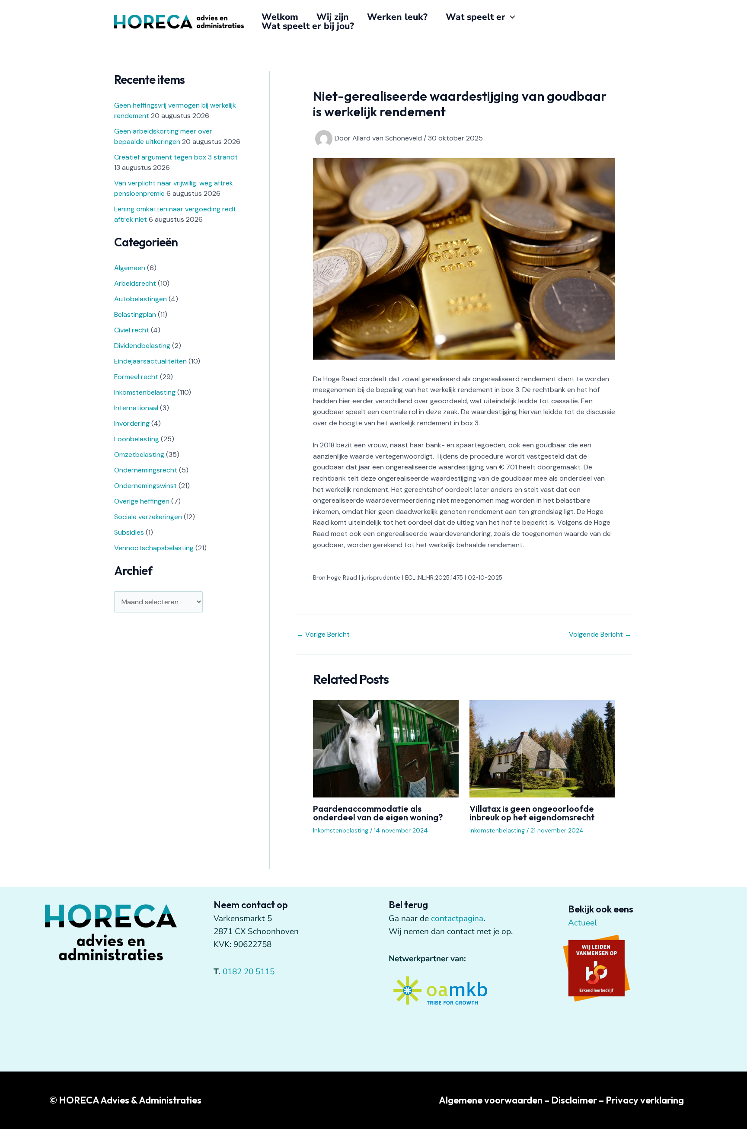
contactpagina (457, 918)
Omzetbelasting (139, 454)
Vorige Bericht (323, 634)
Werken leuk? (397, 17)
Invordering (132, 423)
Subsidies (129, 532)
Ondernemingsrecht (145, 470)
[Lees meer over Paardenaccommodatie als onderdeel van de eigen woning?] (386, 748)
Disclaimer (574, 1100)
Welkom (280, 17)
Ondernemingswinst (145, 485)
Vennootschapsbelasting (154, 547)
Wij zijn (332, 17)
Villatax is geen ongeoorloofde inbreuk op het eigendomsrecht (532, 813)
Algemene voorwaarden (491, 1100)
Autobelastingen (140, 298)
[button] (510, 17)
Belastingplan (135, 314)
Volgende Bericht (600, 634)
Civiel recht (131, 330)
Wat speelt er (475, 17)
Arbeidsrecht (135, 283)
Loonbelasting (136, 438)
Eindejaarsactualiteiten (150, 361)
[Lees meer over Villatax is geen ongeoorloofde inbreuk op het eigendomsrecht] (542, 748)
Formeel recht (136, 376)
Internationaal (136, 407)
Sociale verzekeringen (148, 516)
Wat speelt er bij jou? (308, 26)
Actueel (582, 922)
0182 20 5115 (249, 971)
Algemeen (129, 267)
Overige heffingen (141, 501)
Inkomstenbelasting (145, 392)
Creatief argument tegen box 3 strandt (176, 157)
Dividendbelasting (142, 345)
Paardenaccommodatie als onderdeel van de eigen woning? (378, 813)
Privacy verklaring (645, 1100)
